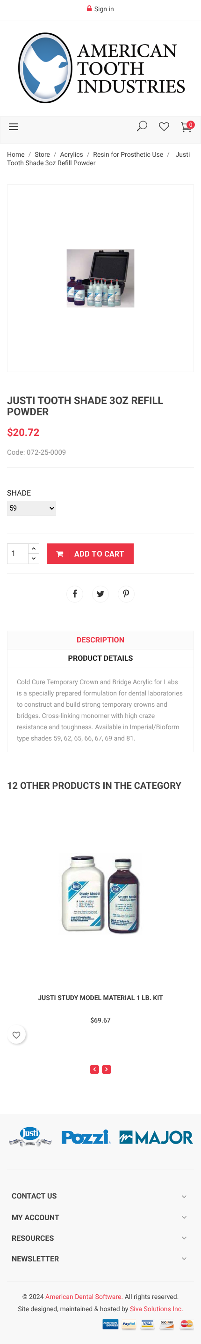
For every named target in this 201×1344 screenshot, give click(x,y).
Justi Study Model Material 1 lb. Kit (100, 998)
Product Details (100, 658)
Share (74, 594)
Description (100, 639)
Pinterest (126, 594)
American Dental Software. (84, 1297)
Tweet (100, 594)
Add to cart (98, 554)
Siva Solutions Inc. (156, 1309)
